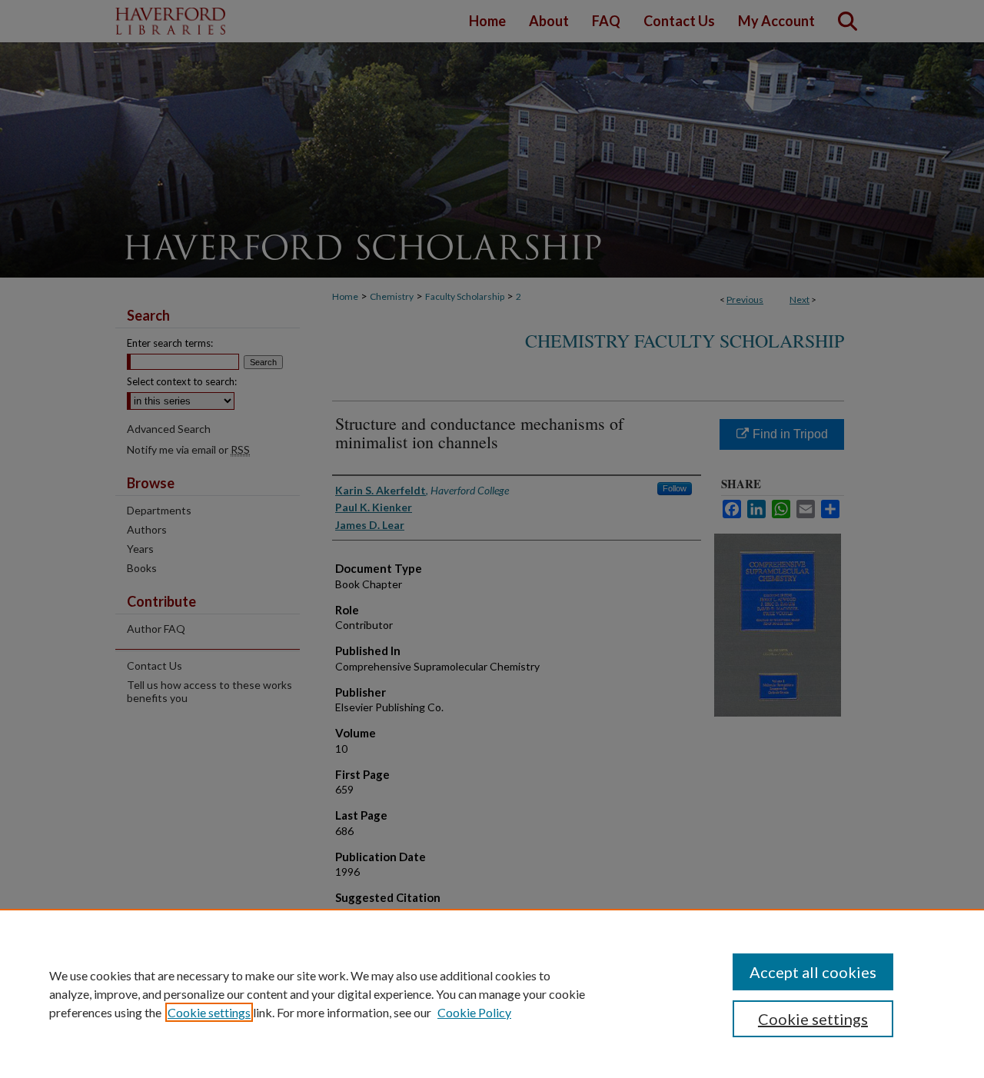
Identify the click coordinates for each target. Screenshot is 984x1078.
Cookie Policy (474, 1012)
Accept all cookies (813, 972)
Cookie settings (209, 1012)
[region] (492, 993)
